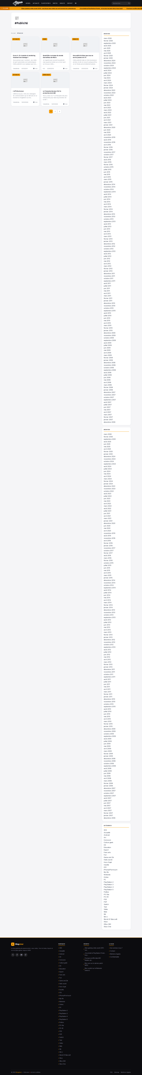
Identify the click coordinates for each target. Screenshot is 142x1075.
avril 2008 (107, 382)
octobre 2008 (109, 368)
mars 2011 (107, 296)
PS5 (105, 899)
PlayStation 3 (108, 884)
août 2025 (107, 46)
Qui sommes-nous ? (116, 948)
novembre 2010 (109, 306)
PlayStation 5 (46, 3)
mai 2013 (107, 231)
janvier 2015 (108, 182)
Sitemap (116, 1072)
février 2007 (108, 417)
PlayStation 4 (109, 887)
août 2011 (107, 283)
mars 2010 (107, 325)
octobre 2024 (109, 65)
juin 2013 (107, 229)
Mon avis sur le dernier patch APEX (94, 964)
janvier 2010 (108, 330)
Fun (105, 855)
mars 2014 (107, 207)
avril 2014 (107, 204)
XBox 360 (107, 924)
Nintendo (107, 875)
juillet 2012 (107, 256)
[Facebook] (17, 955)
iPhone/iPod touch (110, 870)
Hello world (108, 860)
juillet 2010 (107, 316)
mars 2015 (107, 179)
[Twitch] (25, 955)
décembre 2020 (109, 127)
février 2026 (108, 41)
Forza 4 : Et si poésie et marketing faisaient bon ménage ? (24, 56)
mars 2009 (108, 355)
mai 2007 (107, 410)
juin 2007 (107, 407)
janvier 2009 (108, 360)
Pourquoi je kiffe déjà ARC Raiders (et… (93, 959)
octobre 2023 (109, 95)
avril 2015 (107, 177)
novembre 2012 (109, 246)
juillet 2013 (107, 226)
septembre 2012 (109, 251)
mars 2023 (107, 110)
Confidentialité (114, 957)
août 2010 (107, 313)
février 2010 (108, 328)
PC (105, 880)
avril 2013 (107, 234)
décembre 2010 (109, 303)
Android (107, 835)
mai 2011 (107, 291)
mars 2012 (107, 266)
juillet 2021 (107, 115)
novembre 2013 (109, 216)
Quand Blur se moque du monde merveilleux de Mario (53, 56)
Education (107, 847)
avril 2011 (107, 293)
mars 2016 (107, 162)
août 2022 (107, 112)
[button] (76, 3)
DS (105, 845)
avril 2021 (107, 120)
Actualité (36, 3)
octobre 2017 (109, 155)
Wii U (106, 917)
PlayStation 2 (108, 882)
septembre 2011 (109, 281)
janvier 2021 (108, 125)
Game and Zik (109, 857)
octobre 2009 (109, 338)
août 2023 (107, 98)
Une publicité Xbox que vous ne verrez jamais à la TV (83, 56)
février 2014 (108, 209)
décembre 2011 (109, 273)
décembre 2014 (109, 184)
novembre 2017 (109, 152)
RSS (111, 1072)
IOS (105, 867)
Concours (107, 840)
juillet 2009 (108, 345)
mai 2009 (107, 350)
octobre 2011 (108, 278)
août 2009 (107, 343)
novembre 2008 (110, 365)
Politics (106, 892)
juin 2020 (107, 130)
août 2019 (107, 140)
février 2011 (108, 298)
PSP (105, 902)
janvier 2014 (108, 212)
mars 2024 (108, 83)
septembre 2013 (109, 221)
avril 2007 (107, 412)
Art (105, 837)
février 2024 (108, 85)
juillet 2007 (108, 405)
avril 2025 (107, 53)
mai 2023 (107, 105)
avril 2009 (107, 353)
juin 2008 (107, 377)
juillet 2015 (107, 169)
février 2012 (108, 269)
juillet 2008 (108, 375)
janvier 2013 (108, 241)
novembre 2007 (110, 395)
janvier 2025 (108, 58)
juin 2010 (107, 318)
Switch (55, 3)
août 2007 (107, 402)
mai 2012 (107, 261)
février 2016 (108, 165)
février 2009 (108, 358)
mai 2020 (107, 132)
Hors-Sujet (46, 74)
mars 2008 (108, 385)
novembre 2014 (109, 187)
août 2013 (107, 224)
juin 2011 (107, 288)
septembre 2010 (110, 311)
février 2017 (108, 157)
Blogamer (19, 1072)
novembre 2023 (109, 93)
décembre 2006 (109, 422)
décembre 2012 (109, 244)
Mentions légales (115, 954)
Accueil (28, 3)
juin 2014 (107, 199)
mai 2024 (107, 78)
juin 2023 (107, 103)
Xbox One (107, 927)
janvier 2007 (108, 420)
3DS (105, 830)
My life (106, 872)
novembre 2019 (109, 137)
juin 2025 (107, 48)
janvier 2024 (108, 88)
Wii (105, 914)
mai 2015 (107, 174)
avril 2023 (107, 108)
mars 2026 (108, 38)
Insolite (62, 3)
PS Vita (106, 894)
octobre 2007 (109, 397)
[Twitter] (13, 955)
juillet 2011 (107, 286)
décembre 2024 (109, 61)
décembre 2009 (109, 333)
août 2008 (107, 373)
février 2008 (108, 387)
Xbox (106, 922)
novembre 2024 (110, 63)
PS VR (106, 897)
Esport (106, 850)
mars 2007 (108, 415)
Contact (70, 3)
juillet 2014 (107, 197)
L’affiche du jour (18, 91)
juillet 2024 (108, 73)
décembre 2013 (109, 214)
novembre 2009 (110, 335)
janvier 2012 (108, 271)
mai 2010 (107, 320)
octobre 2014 (109, 189)
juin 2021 (107, 118)
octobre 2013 (108, 219)
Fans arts (107, 852)
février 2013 (108, 239)
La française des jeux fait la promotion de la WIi (52, 92)
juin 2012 (107, 259)
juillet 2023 (107, 100)
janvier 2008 (108, 390)
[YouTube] (21, 955)
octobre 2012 (108, 249)
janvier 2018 (108, 150)
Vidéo (44, 39)
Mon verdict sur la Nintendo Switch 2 (93, 969)
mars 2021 (107, 122)
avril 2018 (107, 145)
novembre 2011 (109, 276)
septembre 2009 (110, 340)
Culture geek (108, 842)
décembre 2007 (109, 392)
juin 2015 (107, 172)
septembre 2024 (110, 68)
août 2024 (107, 70)
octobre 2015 (108, 167)
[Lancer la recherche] (129, 3)
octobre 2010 (109, 308)
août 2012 (107, 254)
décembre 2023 (109, 90)
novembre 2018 (109, 142)
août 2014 (107, 194)
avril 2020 (107, 135)
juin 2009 (107, 348)
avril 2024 (107, 80)
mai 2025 (107, 51)
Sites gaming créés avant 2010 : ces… (94, 949)
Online (106, 877)
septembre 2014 (110, 192)
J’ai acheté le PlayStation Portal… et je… (95, 954)
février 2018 (108, 147)
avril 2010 (107, 323)
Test (105, 907)
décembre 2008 (109, 363)
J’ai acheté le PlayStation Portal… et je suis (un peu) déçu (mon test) (73, 8)
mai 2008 (107, 380)
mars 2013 (107, 236)
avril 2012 (107, 264)
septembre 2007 (110, 400)
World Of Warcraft (110, 919)
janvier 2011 (108, 301)
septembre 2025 (110, 43)
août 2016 (107, 160)
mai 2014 (107, 202)
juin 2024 (107, 75)
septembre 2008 (110, 370)
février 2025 (108, 56)
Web (105, 912)
